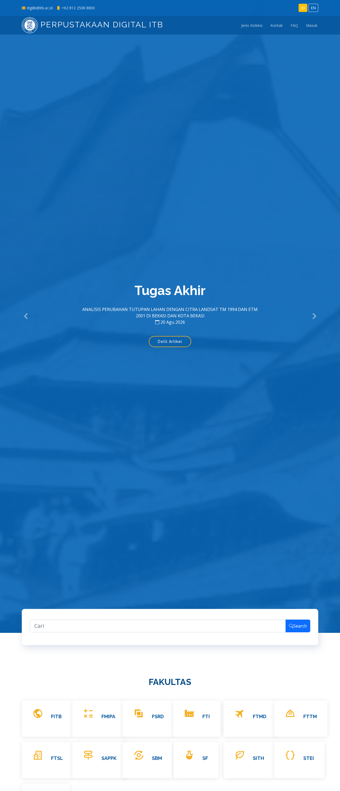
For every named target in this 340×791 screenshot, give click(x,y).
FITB (56, 716)
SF (205, 758)
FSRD (158, 716)
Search (300, 626)
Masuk (311, 25)
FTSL (57, 758)
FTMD (259, 716)
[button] (26, 316)
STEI (308, 758)
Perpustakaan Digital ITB (100, 24)
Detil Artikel (170, 341)
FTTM (310, 716)
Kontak (276, 25)
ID (303, 8)
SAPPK (109, 758)
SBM (157, 758)
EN (313, 8)
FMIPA (108, 716)
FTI (206, 716)
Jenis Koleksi (251, 25)
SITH (258, 758)
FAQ (294, 25)
